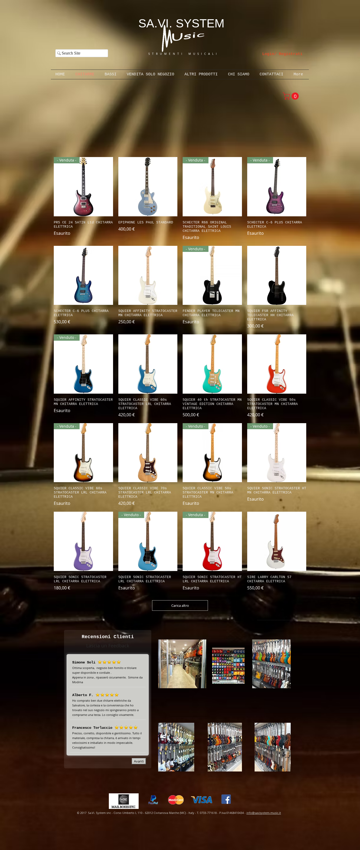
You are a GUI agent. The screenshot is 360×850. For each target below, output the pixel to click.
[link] (291, 96)
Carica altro (180, 605)
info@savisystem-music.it (263, 813)
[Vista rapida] (148, 186)
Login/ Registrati (282, 54)
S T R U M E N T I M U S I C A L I (177, 54)
